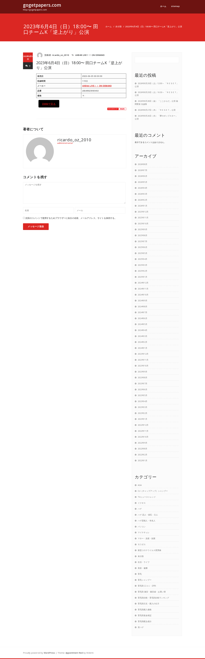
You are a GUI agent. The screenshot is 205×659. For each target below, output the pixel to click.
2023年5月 (142, 395)
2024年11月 (143, 288)
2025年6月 (142, 247)
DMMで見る (49, 104)
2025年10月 (143, 223)
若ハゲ (141, 627)
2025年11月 (143, 217)
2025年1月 (142, 276)
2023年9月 (142, 371)
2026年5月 (142, 182)
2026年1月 (142, 205)
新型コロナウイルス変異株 (149, 550)
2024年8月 (142, 306)
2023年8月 (142, 377)
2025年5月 (142, 253)
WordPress (49, 652)
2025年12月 (143, 211)
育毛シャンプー (144, 580)
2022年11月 (143, 431)
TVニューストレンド (147, 497)
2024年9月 (142, 300)
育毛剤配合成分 (144, 621)
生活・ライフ (143, 562)
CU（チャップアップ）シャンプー (153, 491)
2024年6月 (142, 318)
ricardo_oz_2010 (60, 55)
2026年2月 (142, 200)
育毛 (140, 574)
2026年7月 (142, 170)
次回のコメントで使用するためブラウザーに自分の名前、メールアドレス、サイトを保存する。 (71, 218)
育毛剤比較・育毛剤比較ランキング (153, 597)
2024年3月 (142, 336)
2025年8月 (142, 235)
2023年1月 (142, 419)
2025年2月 (142, 271)
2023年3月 (142, 407)
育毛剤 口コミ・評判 (147, 585)
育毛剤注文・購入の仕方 (148, 603)
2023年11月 (143, 359)
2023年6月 (142, 389)
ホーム (163, 6)
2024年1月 (142, 348)
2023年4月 (142, 401)
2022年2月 (142, 454)
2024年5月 (142, 324)
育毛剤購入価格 (144, 609)
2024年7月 (142, 312)
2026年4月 (142, 188)
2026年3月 (142, 194)
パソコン (142, 526)
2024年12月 (143, 282)
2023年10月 (143, 365)
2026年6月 (142, 176)
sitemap (175, 6)
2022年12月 (143, 425)
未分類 (118, 26)
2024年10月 (143, 294)
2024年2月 (142, 342)
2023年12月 (143, 353)
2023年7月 (142, 383)
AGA (140, 485)
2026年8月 (142, 164)
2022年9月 (142, 442)
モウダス (142, 544)
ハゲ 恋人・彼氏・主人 (148, 514)
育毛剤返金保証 (144, 615)
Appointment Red (74, 652)
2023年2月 (142, 413)
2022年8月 (142, 448)
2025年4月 (142, 259)
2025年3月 (142, 265)
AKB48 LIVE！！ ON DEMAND (89, 55)
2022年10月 (143, 436)
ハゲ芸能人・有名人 (146, 520)
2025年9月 (142, 229)
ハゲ (140, 508)
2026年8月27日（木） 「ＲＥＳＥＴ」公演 (156, 110)
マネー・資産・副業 (146, 538)
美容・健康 (143, 568)
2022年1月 (142, 460)
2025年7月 (142, 241)
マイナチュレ (143, 532)
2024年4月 (142, 330)
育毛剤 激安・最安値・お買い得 (152, 591)
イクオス (142, 503)
